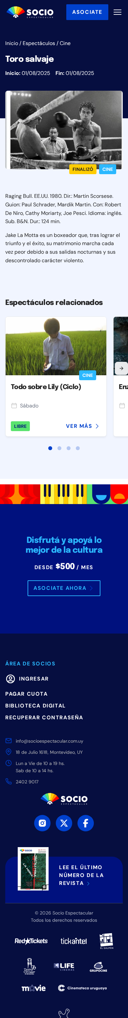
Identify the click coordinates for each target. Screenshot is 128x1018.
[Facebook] (85, 823)
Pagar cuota (26, 693)
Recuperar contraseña (44, 717)
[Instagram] (42, 823)
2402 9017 (27, 782)
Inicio (11, 43)
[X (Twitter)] (64, 823)
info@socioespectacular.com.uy (49, 741)
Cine (65, 43)
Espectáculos (39, 43)
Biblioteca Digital (35, 705)
